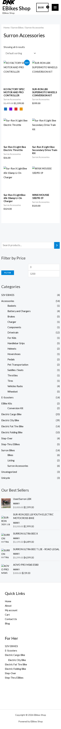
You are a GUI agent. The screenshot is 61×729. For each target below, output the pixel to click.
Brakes (11, 316)
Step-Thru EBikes (10, 444)
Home (6, 27)
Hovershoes (13, 354)
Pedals (11, 359)
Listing (10, 460)
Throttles (12, 375)
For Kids (11, 338)
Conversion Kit (15, 408)
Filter (7, 273)
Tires (10, 380)
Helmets (11, 348)
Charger (11, 322)
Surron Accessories (17, 465)
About (8, 605)
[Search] (57, 245)
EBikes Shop (16, 8)
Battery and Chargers (19, 311)
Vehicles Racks (15, 386)
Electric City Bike (10, 420)
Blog (7, 623)
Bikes (10, 455)
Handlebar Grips (16, 343)
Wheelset (12, 391)
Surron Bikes (8, 450)
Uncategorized (9, 471)
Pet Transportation (17, 364)
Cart (7, 614)
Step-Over (7, 438)
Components (14, 327)
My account (11, 610)
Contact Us (11, 619)
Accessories (7, 301)
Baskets (11, 305)
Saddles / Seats (15, 370)
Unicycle (5, 478)
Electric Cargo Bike (11, 414)
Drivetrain (12, 332)
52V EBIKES (7, 295)
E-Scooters (7, 397)
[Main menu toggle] (55, 7)
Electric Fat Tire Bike (12, 426)
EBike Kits (6, 403)
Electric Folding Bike (11, 432)
